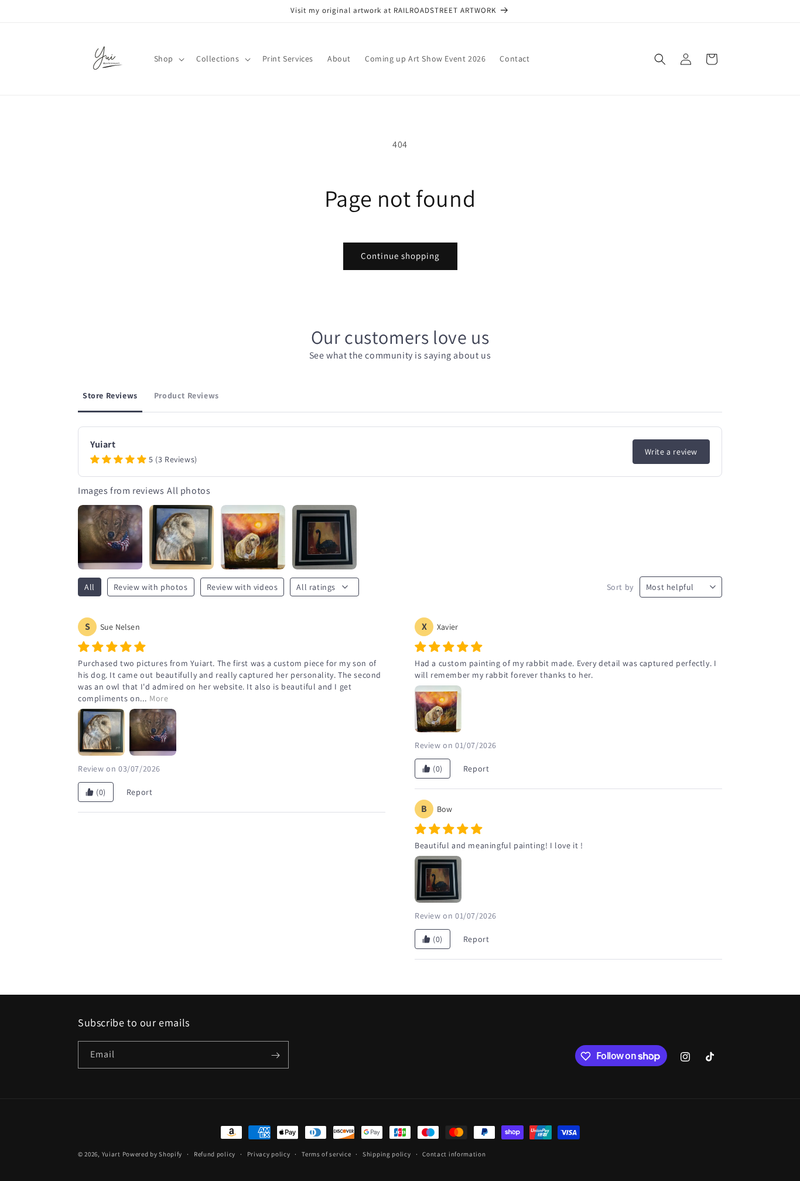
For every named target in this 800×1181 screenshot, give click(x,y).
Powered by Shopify (152, 1154)
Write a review (671, 451)
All (89, 587)
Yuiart (111, 1154)
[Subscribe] (275, 1055)
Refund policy (214, 1153)
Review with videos (242, 587)
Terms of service (326, 1153)
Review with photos (151, 587)
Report (140, 792)
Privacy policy (268, 1153)
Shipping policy (387, 1153)
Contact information (454, 1153)
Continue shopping (400, 255)
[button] (168, 58)
